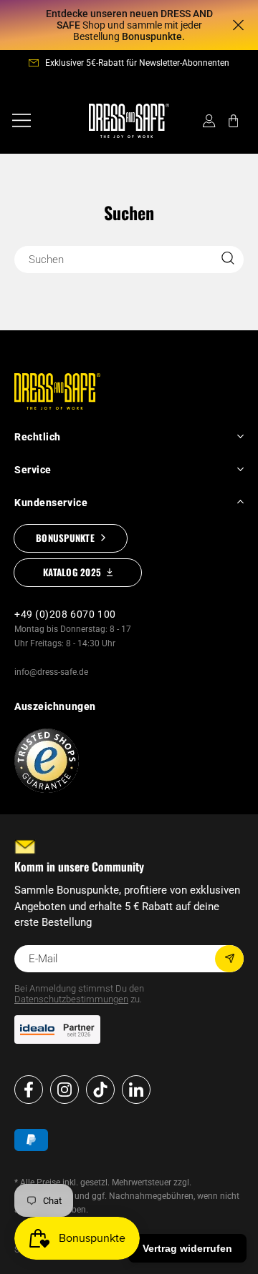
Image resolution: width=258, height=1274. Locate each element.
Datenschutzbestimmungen (71, 999)
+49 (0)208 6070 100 (65, 614)
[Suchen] (228, 258)
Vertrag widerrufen (187, 1248)
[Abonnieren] (229, 958)
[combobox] (129, 259)
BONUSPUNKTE (65, 537)
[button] (21, 121)
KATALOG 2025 (72, 572)
